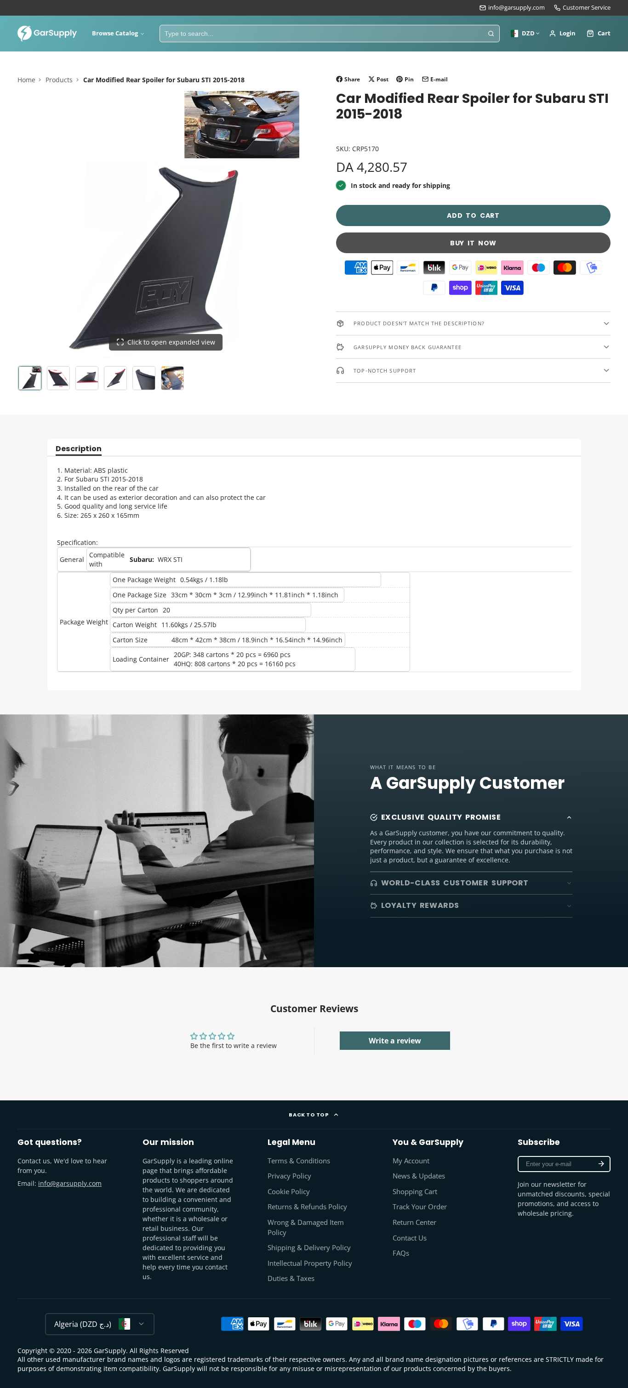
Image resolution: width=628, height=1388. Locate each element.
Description (79, 449)
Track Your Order (420, 1207)
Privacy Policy (289, 1176)
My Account (411, 1161)
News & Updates (419, 1176)
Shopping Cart (415, 1191)
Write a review (395, 1041)
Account (562, 33)
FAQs (401, 1253)
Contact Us (410, 1238)
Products (59, 79)
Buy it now (473, 243)
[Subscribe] (601, 1164)
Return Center (414, 1222)
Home (26, 79)
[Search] (491, 33)
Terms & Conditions (299, 1161)
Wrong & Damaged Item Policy (306, 1227)
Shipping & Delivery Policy (309, 1247)
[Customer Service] (582, 8)
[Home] (47, 33)
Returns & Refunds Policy (307, 1207)
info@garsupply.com (516, 7)
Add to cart (473, 216)
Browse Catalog (115, 33)
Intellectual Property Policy (310, 1263)
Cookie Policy (289, 1191)
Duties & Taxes (291, 1278)
